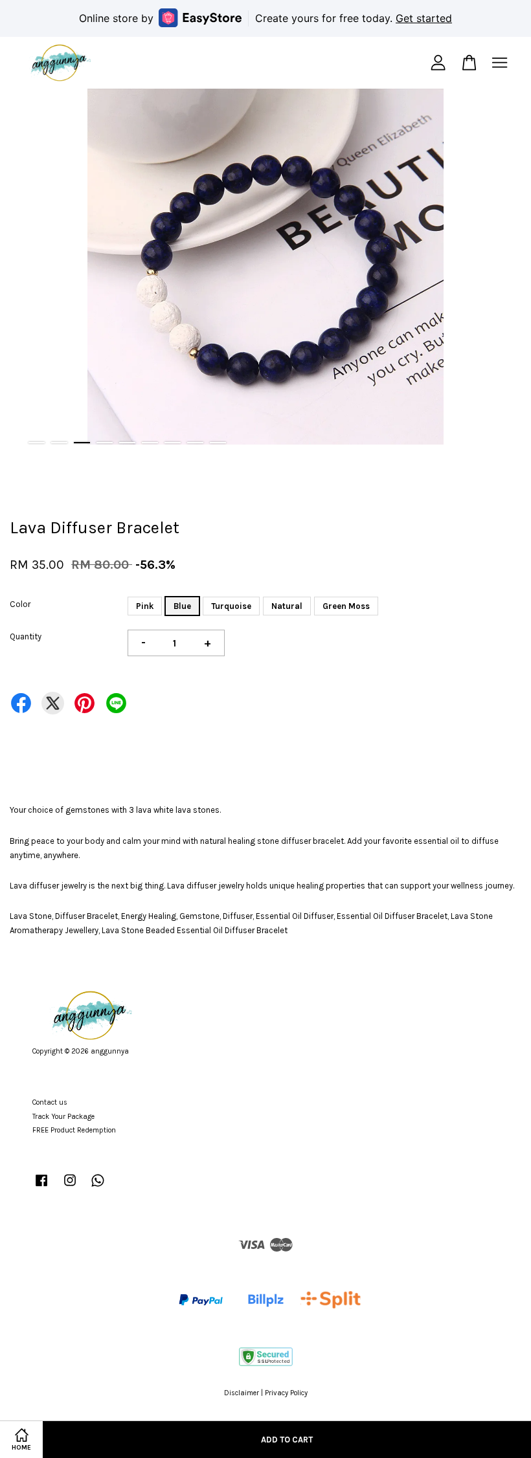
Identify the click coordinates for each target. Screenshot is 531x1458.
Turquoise (231, 606)
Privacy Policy (286, 1393)
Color (20, 604)
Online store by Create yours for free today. (265, 18)
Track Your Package (63, 1116)
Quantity (25, 636)
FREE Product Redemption (74, 1130)
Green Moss (346, 606)
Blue (182, 606)
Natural (286, 606)
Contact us (49, 1102)
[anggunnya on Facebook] (41, 1187)
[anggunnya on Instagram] (70, 1187)
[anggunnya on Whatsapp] (98, 1187)
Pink (144, 606)
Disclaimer (241, 1393)
